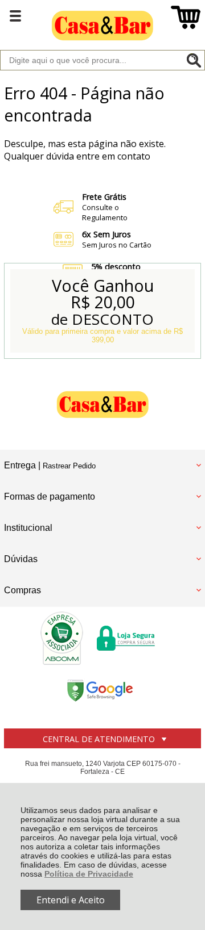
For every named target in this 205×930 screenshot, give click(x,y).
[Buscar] (193, 60)
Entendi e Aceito (70, 900)
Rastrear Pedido (69, 466)
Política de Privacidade (88, 873)
